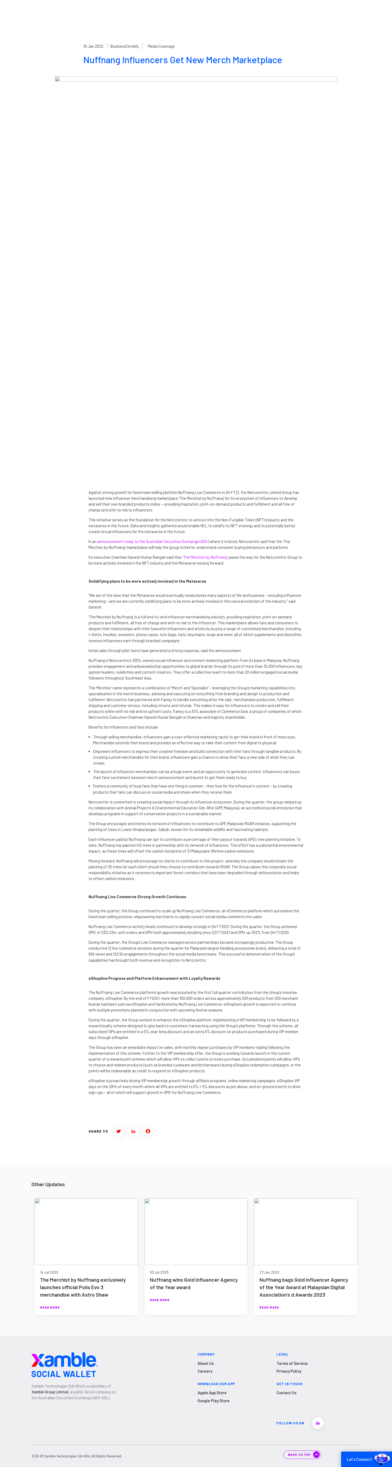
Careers (205, 1371)
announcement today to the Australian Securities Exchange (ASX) (153, 541)
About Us (206, 1363)
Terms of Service (292, 1363)
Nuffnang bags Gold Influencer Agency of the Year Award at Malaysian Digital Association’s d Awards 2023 (303, 1287)
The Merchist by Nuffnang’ (205, 557)
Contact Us (287, 1392)
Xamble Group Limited (49, 1391)
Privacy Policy (289, 1371)
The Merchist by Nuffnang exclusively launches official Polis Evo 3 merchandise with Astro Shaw (83, 1287)
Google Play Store (214, 1400)
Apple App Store (212, 1392)
